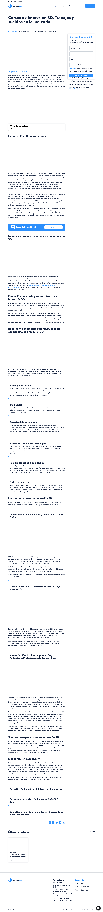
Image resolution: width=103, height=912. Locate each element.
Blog (16, 31)
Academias (80, 880)
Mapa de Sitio (91, 909)
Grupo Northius (72, 68)
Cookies (84, 909)
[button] (98, 908)
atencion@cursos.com (82, 886)
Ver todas (90, 831)
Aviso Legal (66, 909)
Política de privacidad (75, 909)
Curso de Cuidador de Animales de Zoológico (60, 890)
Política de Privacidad (74, 88)
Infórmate (90, 6)
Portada (11, 31)
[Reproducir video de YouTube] (36, 107)
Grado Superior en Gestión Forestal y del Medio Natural (62, 899)
